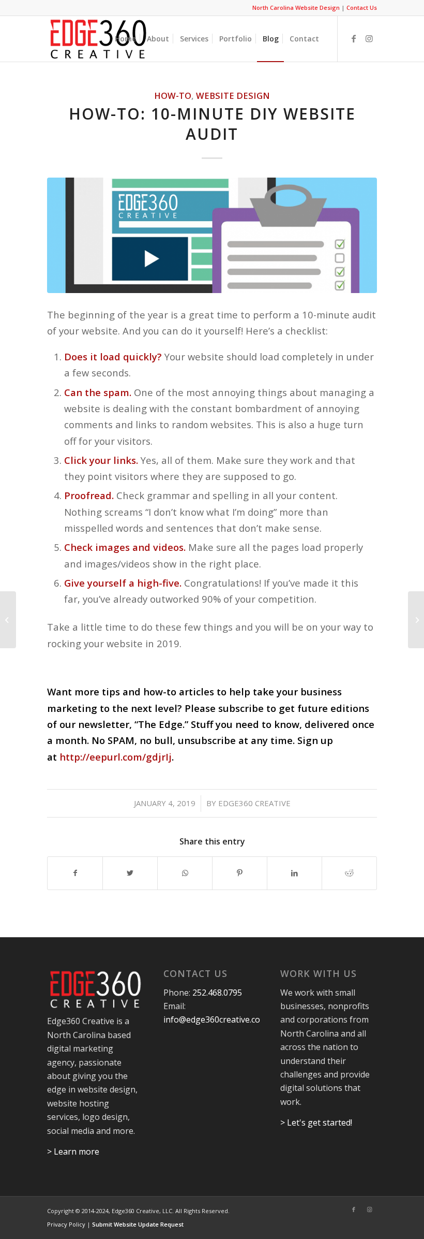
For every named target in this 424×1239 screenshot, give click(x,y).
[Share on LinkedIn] (294, 873)
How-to (172, 95)
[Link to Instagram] (369, 38)
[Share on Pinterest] (240, 873)
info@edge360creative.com (215, 1019)
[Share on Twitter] (130, 873)
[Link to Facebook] (353, 38)
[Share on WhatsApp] (185, 873)
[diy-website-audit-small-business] (212, 235)
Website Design (233, 95)
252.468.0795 (217, 992)
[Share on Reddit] (349, 873)
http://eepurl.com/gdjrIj (115, 756)
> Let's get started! (316, 1122)
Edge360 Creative (254, 803)
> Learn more (73, 1151)
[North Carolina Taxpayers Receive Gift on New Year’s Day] (8, 619)
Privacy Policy (66, 1224)
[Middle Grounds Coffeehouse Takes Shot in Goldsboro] (416, 619)
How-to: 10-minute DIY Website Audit (212, 123)
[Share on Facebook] (75, 873)
